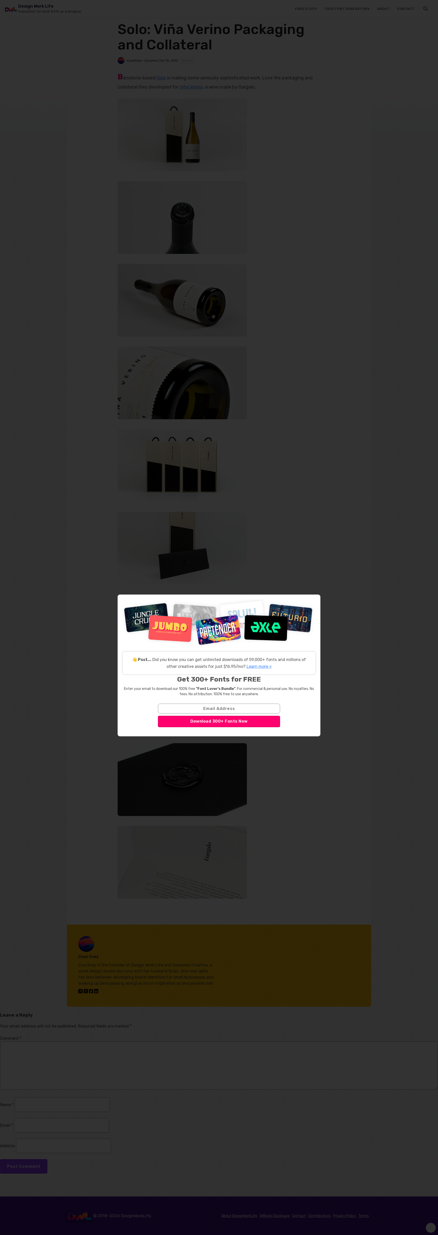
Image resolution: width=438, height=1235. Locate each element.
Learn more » (259, 666)
